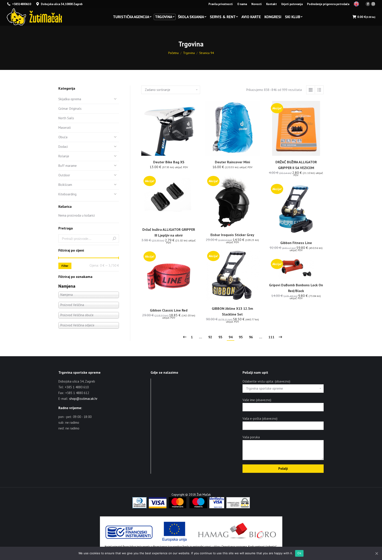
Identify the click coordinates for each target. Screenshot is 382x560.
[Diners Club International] (139, 507)
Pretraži (114, 238)
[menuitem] (220, 4)
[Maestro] (198, 507)
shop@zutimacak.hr (83, 398)
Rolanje (63, 156)
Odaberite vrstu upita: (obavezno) (266, 381)
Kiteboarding (67, 194)
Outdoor (64, 175)
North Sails (66, 118)
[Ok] (376, 553)
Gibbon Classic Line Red (168, 310)
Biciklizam (65, 185)
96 (251, 337)
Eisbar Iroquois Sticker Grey (232, 235)
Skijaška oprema (69, 99)
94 (231, 337)
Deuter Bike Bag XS (168, 162)
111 (271, 337)
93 (220, 337)
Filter (64, 265)
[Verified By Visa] (216, 507)
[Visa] (158, 507)
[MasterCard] (177, 507)
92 (210, 337)
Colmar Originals (70, 108)
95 (241, 337)
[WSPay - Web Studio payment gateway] (238, 507)
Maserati (64, 127)
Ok (299, 553)
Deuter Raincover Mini (232, 162)
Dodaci (63, 146)
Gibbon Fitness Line (296, 243)
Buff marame (67, 166)
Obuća (62, 137)
